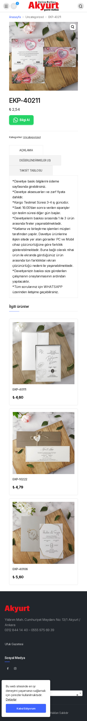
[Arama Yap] (80, 6)
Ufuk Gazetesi (14, 644)
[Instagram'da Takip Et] (15, 668)
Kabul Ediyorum (26, 708)
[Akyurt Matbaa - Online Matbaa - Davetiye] (43, 6)
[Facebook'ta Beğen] (8, 668)
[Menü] (6, 6)
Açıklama (26, 150)
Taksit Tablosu (30, 170)
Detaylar (11, 699)
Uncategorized (34, 17)
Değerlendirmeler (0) (35, 160)
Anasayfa (15, 17)
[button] (73, 27)
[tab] (26, 150)
